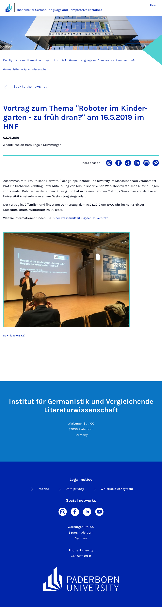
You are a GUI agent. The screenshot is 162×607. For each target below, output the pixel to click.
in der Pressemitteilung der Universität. (80, 218)
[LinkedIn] (87, 511)
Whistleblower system (117, 489)
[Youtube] (99, 511)
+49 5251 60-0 (81, 556)
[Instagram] (62, 511)
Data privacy (75, 489)
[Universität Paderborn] (81, 579)
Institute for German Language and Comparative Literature (59, 10)
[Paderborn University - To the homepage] (9, 7)
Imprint (43, 489)
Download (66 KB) (14, 335)
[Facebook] (75, 511)
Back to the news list (30, 86)
